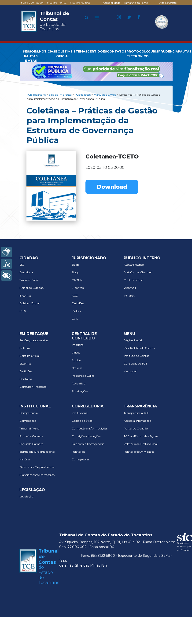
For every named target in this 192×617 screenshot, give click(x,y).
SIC (21, 264)
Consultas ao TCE (135, 363)
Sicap (75, 264)
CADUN (77, 280)
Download (112, 186)
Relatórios (78, 451)
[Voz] (6, 264)
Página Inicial (133, 340)
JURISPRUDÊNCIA (163, 51)
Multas (76, 311)
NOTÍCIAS (47, 51)
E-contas (25, 295)
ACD (75, 295)
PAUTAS (185, 51)
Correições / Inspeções (86, 436)
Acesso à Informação (137, 420)
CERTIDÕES (97, 51)
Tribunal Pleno (29, 428)
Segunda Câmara (31, 444)
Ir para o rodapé (80, 2)
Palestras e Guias (83, 375)
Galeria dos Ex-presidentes (36, 467)
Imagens (77, 344)
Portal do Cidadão (31, 288)
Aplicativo (78, 383)
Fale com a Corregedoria (88, 444)
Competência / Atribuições (89, 428)
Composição (27, 420)
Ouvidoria (26, 272)
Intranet (129, 295)
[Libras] (6, 252)
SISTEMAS (78, 51)
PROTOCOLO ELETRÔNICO (137, 53)
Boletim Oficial (29, 303)
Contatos (25, 379)
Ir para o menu (56, 2)
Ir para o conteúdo (32, 2)
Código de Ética (82, 420)
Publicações (80, 391)
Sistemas (25, 363)
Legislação (26, 496)
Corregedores (80, 459)
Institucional (80, 413)
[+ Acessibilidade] (6, 275)
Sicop (75, 272)
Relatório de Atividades (139, 451)
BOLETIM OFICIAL (62, 53)
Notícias (24, 348)
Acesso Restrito (134, 264)
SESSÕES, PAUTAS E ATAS (31, 55)
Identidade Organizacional (37, 451)
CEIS (22, 311)
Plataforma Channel (137, 272)
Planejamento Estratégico (37, 475)
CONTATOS (116, 51)
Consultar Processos (32, 386)
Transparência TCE (136, 413)
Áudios (76, 360)
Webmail (130, 288)
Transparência (29, 280)
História (24, 459)
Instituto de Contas (136, 355)
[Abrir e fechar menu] (96, 17)
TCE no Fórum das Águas (141, 436)
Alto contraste (168, 2)
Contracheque (133, 280)
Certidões (78, 303)
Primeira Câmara (31, 436)
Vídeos (76, 352)
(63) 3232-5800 (103, 555)
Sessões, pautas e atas (33, 340)
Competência (28, 413)
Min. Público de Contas (139, 348)
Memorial (130, 371)
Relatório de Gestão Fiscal (141, 444)
